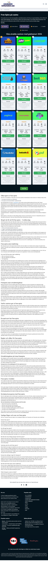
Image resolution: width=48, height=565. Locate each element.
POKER (26, 507)
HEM (26, 510)
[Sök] (43, 4)
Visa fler (24, 188)
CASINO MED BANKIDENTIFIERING (32, 499)
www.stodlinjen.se (15, 513)
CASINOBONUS (28, 496)
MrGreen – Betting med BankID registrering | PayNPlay (11, 529)
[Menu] (46, 4)
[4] (9, 47)
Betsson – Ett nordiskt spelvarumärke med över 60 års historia (11, 522)
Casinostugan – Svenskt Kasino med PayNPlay (11, 523)
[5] (10, 47)
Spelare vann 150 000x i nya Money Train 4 (34, 521)
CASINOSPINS (28, 498)
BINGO (26, 502)
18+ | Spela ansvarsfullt (6, 66)
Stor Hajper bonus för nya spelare (32, 526)
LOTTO (26, 504)
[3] (8, 47)
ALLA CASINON (28, 495)
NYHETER (27, 508)
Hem (1, 9)
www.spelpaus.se (8, 69)
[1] (6, 47)
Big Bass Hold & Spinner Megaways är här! (34, 522)
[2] (7, 47)
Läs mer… (3, 22)
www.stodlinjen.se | (9, 68)
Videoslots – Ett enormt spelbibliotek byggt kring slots (11, 526)
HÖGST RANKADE (29, 501)
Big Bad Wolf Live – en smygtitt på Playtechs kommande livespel (34, 525)
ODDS (26, 505)
